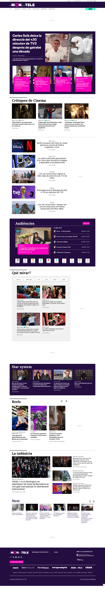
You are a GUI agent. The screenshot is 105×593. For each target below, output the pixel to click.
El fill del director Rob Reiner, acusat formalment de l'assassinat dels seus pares (42, 384)
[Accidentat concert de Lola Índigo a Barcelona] (60, 507)
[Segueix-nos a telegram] (19, 558)
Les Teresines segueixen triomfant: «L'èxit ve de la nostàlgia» (38, 435)
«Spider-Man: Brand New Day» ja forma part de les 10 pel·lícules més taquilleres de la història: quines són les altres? (28, 304)
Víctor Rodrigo (21, 55)
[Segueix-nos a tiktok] (21, 558)
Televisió (23, 9)
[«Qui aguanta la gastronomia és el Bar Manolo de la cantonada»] (20, 418)
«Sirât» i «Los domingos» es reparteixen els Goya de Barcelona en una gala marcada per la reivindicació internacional (30, 485)
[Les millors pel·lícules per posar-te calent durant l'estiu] (53, 319)
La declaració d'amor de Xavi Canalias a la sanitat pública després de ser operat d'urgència (62, 385)
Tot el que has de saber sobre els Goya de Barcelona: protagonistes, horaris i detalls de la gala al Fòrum (82, 475)
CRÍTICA (22, 120)
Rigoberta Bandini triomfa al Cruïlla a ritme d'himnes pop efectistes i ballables (73, 515)
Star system (35, 9)
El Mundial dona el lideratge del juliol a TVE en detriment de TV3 (52, 191)
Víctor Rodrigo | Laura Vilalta (18, 491)
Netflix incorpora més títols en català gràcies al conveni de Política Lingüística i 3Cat (52, 145)
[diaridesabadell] (28, 568)
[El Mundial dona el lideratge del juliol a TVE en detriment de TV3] (23, 192)
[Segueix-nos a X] (13, 558)
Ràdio (29, 9)
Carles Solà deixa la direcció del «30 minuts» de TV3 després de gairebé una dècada (27, 43)
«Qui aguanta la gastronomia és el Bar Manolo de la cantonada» (20, 437)
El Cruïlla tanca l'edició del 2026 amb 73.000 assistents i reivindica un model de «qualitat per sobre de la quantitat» (86, 517)
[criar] (89, 568)
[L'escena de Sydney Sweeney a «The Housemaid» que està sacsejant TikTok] (57, 418)
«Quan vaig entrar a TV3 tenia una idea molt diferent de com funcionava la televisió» (21, 84)
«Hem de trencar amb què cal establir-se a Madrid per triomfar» (82, 85)
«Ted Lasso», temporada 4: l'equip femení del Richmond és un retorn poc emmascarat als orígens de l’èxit (28, 330)
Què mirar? (44, 9)
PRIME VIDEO (29, 279)
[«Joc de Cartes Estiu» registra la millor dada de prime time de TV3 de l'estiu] (23, 176)
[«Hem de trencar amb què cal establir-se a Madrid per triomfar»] (83, 75)
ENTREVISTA (80, 79)
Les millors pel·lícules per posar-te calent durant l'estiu (52, 329)
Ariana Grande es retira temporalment (17, 513)
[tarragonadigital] (59, 568)
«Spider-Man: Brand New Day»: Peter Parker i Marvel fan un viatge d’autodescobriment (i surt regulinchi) (50, 125)
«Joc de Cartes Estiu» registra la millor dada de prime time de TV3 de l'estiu (52, 176)
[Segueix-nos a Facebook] (11, 558)
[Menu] (11, 9)
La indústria (51, 9)
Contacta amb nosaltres (16, 562)
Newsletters (78, 1)
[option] (24, 117)
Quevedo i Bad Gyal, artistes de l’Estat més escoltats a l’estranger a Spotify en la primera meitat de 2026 (31, 516)
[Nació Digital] (23, 5)
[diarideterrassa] (43, 568)
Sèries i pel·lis (38, 78)
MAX (47, 279)
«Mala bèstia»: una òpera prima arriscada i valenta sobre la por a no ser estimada (23, 124)
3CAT (39, 279)
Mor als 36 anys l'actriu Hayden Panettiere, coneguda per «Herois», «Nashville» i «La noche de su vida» (20, 386)
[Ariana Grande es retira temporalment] (18, 507)
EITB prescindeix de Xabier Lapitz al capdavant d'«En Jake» (63, 81)
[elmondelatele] (76, 568)
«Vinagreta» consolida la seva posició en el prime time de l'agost (33, 248)
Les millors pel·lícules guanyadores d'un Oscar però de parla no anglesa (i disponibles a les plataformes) (52, 160)
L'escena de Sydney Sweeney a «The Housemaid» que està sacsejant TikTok (56, 436)
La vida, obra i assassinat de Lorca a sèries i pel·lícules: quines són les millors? (41, 82)
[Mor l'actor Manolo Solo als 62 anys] (84, 375)
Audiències (17, 9)
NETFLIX (19, 279)
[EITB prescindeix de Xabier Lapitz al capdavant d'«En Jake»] (63, 75)
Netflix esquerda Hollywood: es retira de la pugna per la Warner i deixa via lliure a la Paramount (82, 487)
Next (13, 511)
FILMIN (63, 279)
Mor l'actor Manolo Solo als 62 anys (83, 384)
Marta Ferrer (41, 130)
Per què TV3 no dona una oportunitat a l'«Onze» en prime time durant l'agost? (27, 59)
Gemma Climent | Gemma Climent (56, 441)
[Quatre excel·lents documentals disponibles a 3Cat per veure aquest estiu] (53, 292)
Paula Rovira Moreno (17, 441)
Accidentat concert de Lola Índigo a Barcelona (59, 514)
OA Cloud (93, 579)
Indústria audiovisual (82, 78)
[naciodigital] (15, 568)
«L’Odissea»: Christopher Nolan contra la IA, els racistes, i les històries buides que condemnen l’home (74, 125)
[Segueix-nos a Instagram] (16, 558)
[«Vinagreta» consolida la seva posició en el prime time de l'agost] (33, 237)
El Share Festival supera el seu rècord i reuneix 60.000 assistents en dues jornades (45, 515)
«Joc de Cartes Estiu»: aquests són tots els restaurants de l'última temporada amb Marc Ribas (52, 207)
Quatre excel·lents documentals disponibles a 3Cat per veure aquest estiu (53, 303)
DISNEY (55, 279)
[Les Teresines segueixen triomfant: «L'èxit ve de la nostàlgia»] (38, 418)
